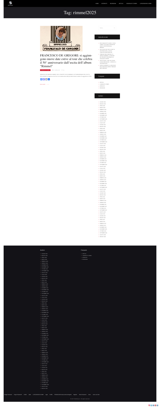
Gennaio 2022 (103, 202)
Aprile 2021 (102, 219)
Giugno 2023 (103, 170)
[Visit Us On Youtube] (155, 405)
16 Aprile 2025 (57, 70)
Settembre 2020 (103, 232)
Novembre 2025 (103, 115)
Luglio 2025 (102, 122)
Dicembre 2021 (103, 204)
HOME (25, 394)
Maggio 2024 (103, 149)
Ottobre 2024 (103, 139)
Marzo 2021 (102, 221)
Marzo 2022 (102, 198)
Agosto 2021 (103, 212)
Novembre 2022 (103, 183)
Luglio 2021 (102, 213)
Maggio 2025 (103, 126)
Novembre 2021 (103, 206)
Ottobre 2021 (103, 208)
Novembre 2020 (103, 229)
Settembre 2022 (103, 187)
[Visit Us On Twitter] (151, 405)
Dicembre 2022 (103, 181)
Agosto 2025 (103, 120)
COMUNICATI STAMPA (45, 70)
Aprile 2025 (102, 128)
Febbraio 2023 (103, 177)
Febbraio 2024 (103, 155)
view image (61, 38)
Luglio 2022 (102, 191)
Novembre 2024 (103, 138)
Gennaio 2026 (103, 111)
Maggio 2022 (103, 194)
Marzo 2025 (102, 130)
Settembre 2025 (103, 119)
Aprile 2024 (102, 151)
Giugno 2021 (103, 215)
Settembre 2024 (103, 141)
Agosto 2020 (103, 234)
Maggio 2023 (103, 172)
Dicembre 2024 (103, 136)
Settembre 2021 (103, 210)
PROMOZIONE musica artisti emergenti (63, 394)
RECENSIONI (102, 87)
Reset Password (82, 394)
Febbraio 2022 (103, 200)
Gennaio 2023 (103, 179)
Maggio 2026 (103, 103)
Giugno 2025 (103, 124)
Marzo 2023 (102, 175)
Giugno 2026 (103, 101)
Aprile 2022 (102, 196)
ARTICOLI (102, 82)
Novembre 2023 (103, 160)
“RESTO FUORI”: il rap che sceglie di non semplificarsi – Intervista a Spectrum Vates (108, 62)
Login (46, 394)
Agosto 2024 (103, 143)
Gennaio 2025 (103, 134)
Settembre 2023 (103, 164)
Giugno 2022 (103, 193)
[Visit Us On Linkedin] (157, 405)
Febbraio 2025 (103, 132)
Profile (51, 394)
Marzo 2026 (102, 107)
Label (30, 394)
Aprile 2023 (102, 174)
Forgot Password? (18, 394)
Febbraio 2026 (103, 109)
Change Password (8, 394)
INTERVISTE (102, 86)
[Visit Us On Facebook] (153, 405)
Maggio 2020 (103, 236)
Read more (42, 84)
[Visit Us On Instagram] (149, 405)
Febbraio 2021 (103, 223)
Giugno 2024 (103, 147)
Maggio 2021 (103, 217)
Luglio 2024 (102, 145)
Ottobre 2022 (103, 185)
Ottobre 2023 (103, 162)
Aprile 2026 (102, 105)
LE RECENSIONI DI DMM (38, 394)
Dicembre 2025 (103, 113)
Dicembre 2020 (103, 227)
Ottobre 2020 (103, 231)
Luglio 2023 (102, 168)
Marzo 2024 (102, 153)
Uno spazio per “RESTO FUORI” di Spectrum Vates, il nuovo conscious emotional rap (107, 51)
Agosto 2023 (103, 166)
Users (89, 394)
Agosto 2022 (103, 189)
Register (75, 394)
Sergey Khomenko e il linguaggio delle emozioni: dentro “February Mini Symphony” (108, 67)
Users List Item (96, 394)
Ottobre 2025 (103, 117)
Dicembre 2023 (103, 158)
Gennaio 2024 (103, 157)
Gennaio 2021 (103, 225)
